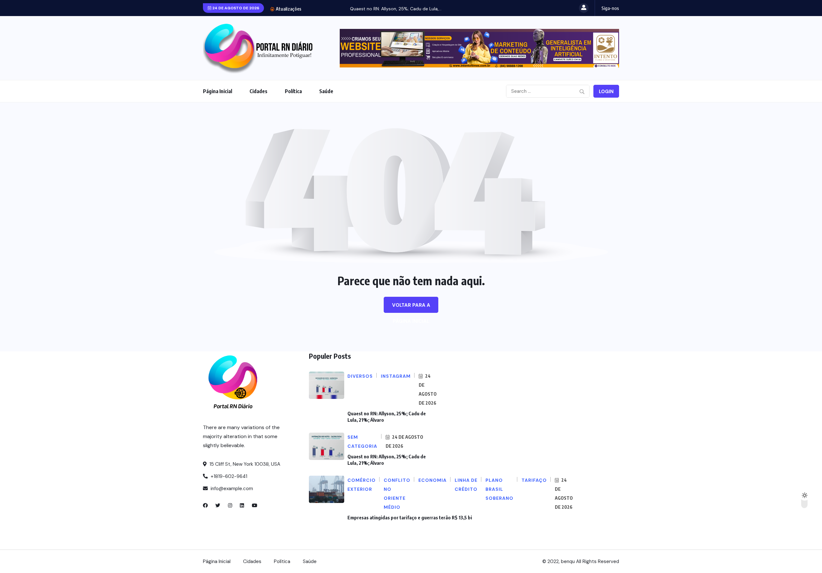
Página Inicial (217, 91)
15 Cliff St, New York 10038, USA (244, 464)
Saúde (326, 91)
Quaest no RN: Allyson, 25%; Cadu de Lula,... (354, 9)
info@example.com (231, 488)
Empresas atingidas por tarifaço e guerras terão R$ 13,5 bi (409, 517)
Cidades (258, 91)
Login (606, 91)
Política (293, 91)
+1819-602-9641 (228, 476)
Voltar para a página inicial (411, 307)
